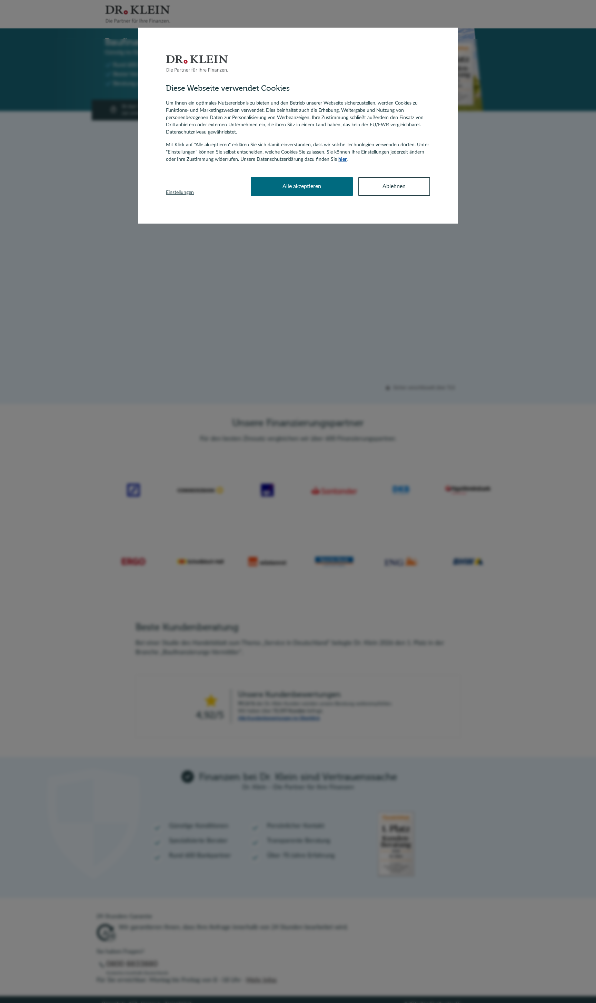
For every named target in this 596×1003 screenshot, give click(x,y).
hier (342, 159)
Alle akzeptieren (301, 186)
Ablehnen (394, 186)
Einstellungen (180, 192)
